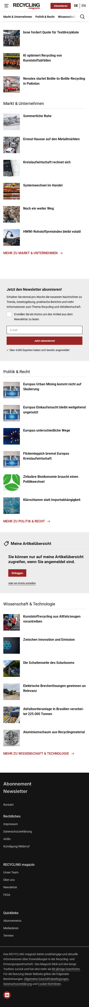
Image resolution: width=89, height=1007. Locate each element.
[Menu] (6, 6)
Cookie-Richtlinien (49, 984)
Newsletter (15, 791)
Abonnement (17, 783)
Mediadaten (11, 928)
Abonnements (12, 920)
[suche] (82, 16)
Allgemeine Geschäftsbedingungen (46, 979)
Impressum (10, 824)
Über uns (9, 879)
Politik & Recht (16, 371)
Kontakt (8, 804)
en (84, 6)
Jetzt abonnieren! (44, 340)
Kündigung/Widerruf (16, 846)
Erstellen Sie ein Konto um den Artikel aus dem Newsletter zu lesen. (43, 317)
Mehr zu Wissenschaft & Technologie (36, 754)
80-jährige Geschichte (66, 969)
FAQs (6, 894)
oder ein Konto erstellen (22, 583)
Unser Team (10, 872)
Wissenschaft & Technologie (29, 603)
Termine (8, 935)
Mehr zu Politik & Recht (24, 521)
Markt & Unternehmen (23, 103)
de (76, 6)
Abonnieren (60, 5)
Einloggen (17, 573)
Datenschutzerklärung (17, 831)
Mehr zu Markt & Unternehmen (30, 253)
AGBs (7, 839)
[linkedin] (7, 995)
